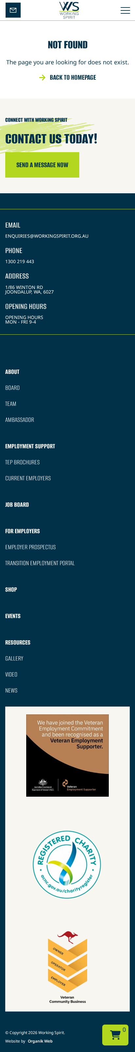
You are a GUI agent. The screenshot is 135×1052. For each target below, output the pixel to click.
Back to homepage (73, 77)
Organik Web (40, 1041)
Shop (11, 589)
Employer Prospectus (30, 547)
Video (11, 674)
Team (10, 403)
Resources (17, 642)
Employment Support (30, 446)
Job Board (17, 504)
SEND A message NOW (42, 164)
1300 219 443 (19, 261)
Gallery (14, 658)
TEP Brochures (22, 462)
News (11, 690)
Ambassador (19, 419)
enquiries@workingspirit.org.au (46, 236)
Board (12, 387)
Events (13, 616)
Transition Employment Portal (40, 563)
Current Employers (28, 478)
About (12, 371)
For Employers (22, 531)
